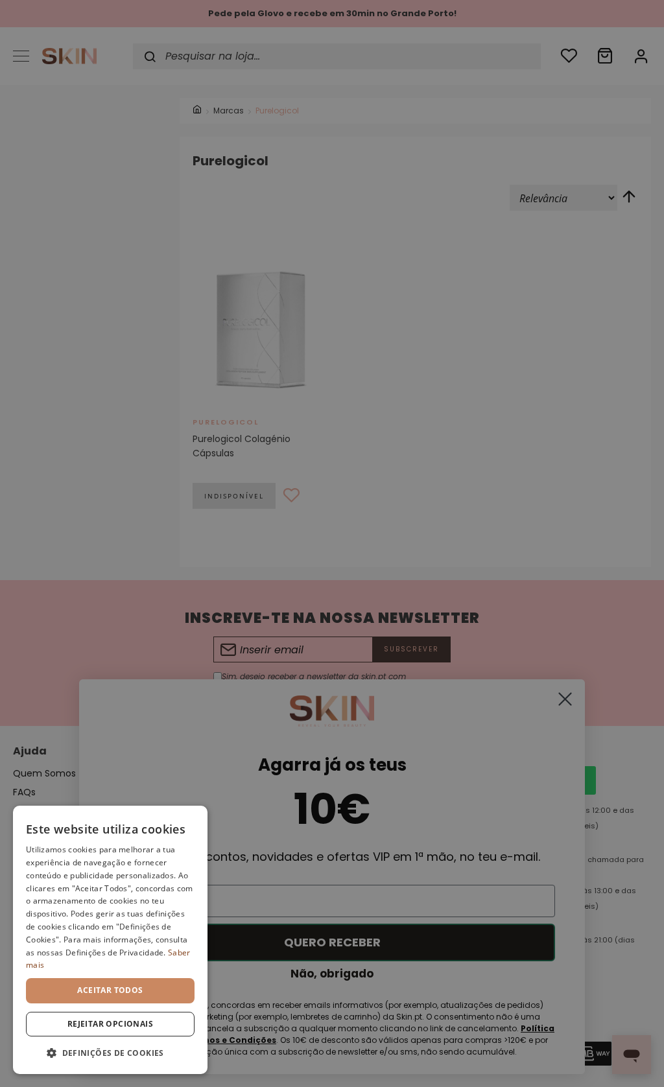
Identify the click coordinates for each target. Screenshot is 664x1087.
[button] (110, 1053)
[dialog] (110, 940)
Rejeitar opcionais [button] (110, 1023)
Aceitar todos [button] (110, 990)
